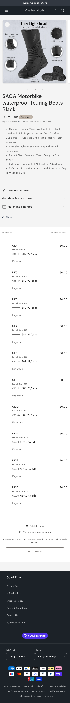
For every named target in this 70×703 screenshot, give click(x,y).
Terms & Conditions (17, 608)
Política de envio (57, 691)
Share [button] (9, 217)
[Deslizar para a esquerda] (27, 89)
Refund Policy (14, 593)
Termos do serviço (39, 691)
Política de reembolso (56, 686)
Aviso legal (49, 696)
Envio (20, 121)
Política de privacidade (18, 691)
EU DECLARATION (16, 622)
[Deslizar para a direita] (42, 89)
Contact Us (12, 615)
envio (37, 539)
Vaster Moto (17, 686)
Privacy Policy (14, 586)
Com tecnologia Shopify (33, 686)
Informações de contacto (30, 696)
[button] (6, 10)
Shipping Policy (15, 600)
